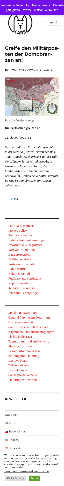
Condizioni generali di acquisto (29, 327)
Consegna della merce (23, 375)
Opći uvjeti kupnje (20, 322)
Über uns (11, 423)
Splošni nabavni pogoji (23, 312)
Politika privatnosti (21, 235)
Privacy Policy (17, 230)
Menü (53, 22)
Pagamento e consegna (24, 351)
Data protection (19, 254)
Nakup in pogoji (19, 273)
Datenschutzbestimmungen (27, 240)
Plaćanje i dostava (20, 346)
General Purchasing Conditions (29, 317)
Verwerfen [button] (51, 10)
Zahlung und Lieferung (23, 356)
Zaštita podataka (19, 259)
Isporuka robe (17, 370)
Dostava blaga (17, 360)
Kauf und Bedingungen (24, 293)
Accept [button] (34, 478)
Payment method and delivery (28, 341)
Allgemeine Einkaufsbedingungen (31, 332)
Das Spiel (11, 414)
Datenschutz (17, 269)
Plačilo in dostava (20, 336)
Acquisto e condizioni (22, 288)
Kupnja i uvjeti (18, 283)
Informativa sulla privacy (25, 245)
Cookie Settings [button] (15, 478)
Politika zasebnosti (21, 226)
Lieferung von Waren (22, 379)
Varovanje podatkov (21, 249)
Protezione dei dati (21, 264)
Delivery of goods (20, 365)
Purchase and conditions (25, 278)
